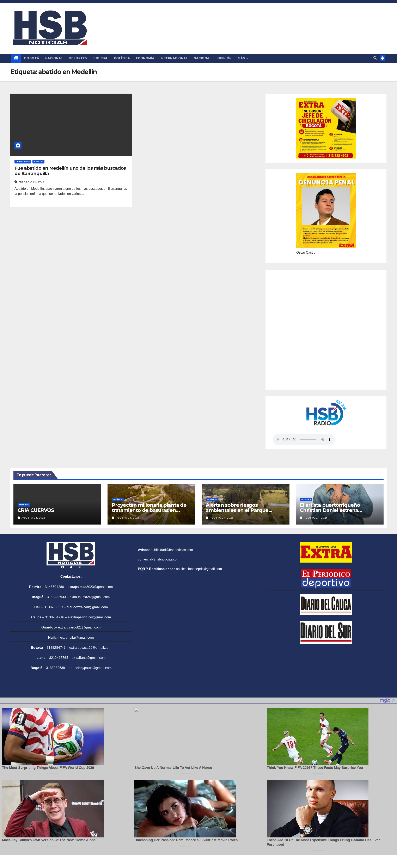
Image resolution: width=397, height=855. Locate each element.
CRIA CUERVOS (36, 510)
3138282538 (55, 668)
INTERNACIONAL (174, 58)
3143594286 (54, 587)
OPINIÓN (224, 58)
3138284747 (56, 647)
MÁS (242, 58)
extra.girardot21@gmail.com (79, 627)
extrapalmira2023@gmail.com (90, 587)
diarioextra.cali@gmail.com (87, 607)
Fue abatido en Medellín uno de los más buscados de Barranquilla (70, 170)
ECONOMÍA (145, 58)
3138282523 (53, 607)
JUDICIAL (100, 58)
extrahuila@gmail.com (77, 637)
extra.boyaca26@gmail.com (90, 647)
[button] (375, 58)
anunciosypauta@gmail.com (90, 668)
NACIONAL (54, 58)
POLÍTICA (122, 58)
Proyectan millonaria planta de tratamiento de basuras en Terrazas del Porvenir (149, 510)
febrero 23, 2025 (31, 181)
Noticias (24, 504)
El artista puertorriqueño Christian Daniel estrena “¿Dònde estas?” (330, 510)
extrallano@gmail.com (88, 657)
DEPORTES (78, 58)
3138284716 (54, 617)
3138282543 (56, 597)
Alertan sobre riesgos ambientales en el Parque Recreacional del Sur (237, 510)
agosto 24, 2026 (33, 517)
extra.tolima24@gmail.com (90, 597)
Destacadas (23, 161)
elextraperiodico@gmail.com (89, 617)
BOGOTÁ (31, 58)
